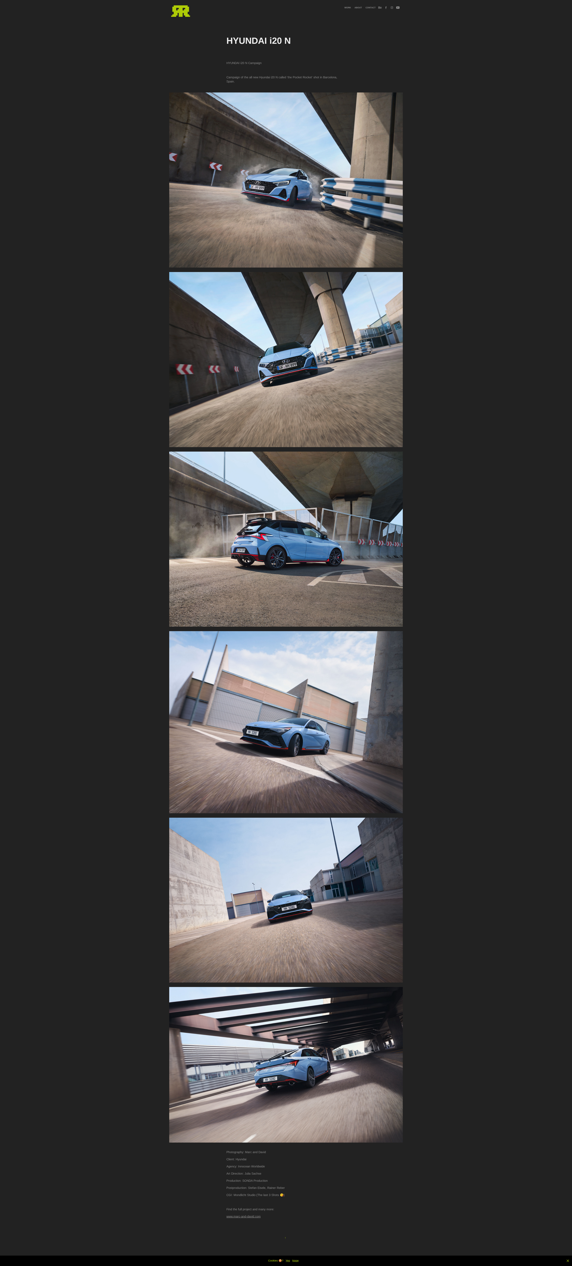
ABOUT (358, 7)
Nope (295, 1260)
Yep (288, 1260)
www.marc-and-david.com (243, 1216)
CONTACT (371, 7)
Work (347, 7)
